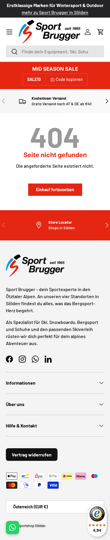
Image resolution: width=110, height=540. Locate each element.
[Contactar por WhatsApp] (12, 527)
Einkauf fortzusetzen (55, 189)
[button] (100, 32)
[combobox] (55, 51)
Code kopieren (69, 79)
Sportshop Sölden (31, 526)
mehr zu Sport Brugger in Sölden (55, 12)
